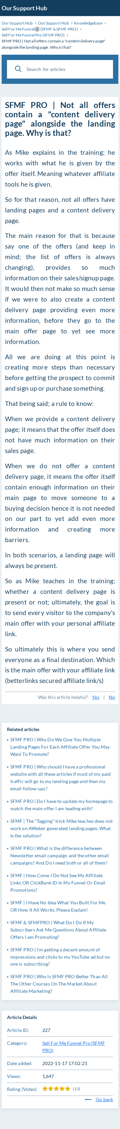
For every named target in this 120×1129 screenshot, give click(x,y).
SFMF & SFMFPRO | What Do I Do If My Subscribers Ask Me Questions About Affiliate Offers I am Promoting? (58, 930)
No (112, 697)
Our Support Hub (24, 8)
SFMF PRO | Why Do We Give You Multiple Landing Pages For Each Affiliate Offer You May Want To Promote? (60, 747)
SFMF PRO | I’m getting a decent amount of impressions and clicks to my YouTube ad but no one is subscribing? (60, 957)
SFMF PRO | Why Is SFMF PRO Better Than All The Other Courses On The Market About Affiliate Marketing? (59, 984)
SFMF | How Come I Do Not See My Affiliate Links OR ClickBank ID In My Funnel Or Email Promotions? (57, 883)
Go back (104, 1099)
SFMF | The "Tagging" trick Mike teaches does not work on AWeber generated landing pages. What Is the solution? (61, 828)
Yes (95, 697)
